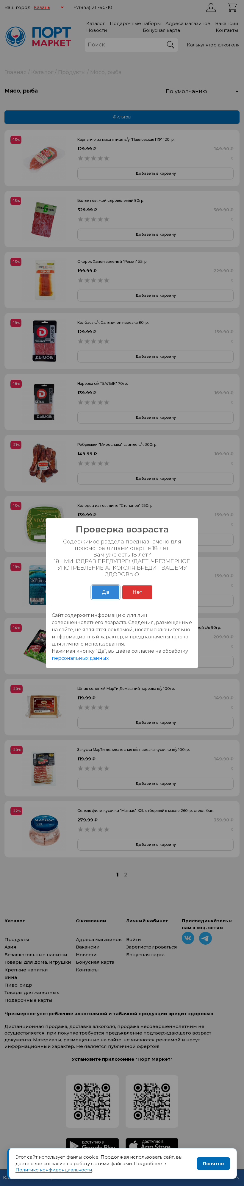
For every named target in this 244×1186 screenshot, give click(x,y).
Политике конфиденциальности (53, 1170)
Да (105, 592)
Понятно (213, 1163)
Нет (137, 592)
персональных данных (80, 658)
